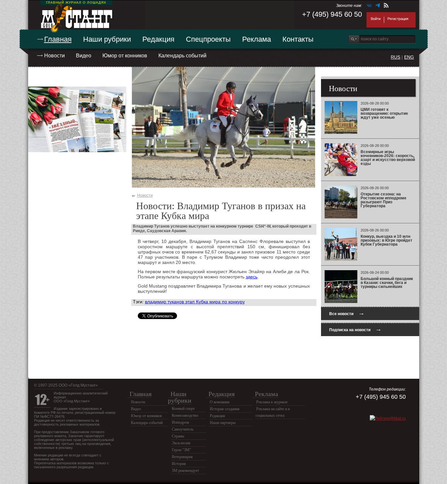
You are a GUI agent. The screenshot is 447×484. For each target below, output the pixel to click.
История (179, 463)
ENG (409, 57)
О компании (219, 402)
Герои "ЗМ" (181, 450)
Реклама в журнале (272, 402)
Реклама (256, 39)
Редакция (158, 39)
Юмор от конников (124, 55)
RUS (395, 57)
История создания (225, 409)
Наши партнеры (223, 422)
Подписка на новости (355, 329)
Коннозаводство (185, 415)
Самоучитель (182, 429)
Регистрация (397, 19)
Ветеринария (182, 456)
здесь (252, 276)
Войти (376, 19)
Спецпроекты (208, 39)
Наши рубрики (107, 39)
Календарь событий (182, 55)
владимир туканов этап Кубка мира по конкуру (195, 301)
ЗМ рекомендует (185, 470)
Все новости (347, 313)
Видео (83, 55)
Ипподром (180, 422)
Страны (178, 436)
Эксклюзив (181, 443)
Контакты (297, 39)
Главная (58, 39)
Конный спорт (183, 408)
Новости (54, 55)
